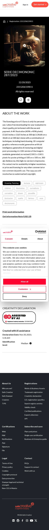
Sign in (25, 5)
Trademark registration (33, 392)
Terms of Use (7, 463)
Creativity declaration (32, 396)
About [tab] (40, 239)
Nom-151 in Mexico (9, 488)
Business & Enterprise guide (35, 439)
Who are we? (7, 388)
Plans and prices (30, 431)
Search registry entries (33, 403)
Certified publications (32, 411)
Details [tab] (24, 239)
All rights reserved (25, 91)
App (3, 443)
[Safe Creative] (10, 4)
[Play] (24, 46)
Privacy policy (7, 467)
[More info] (30, 343)
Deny (24, 296)
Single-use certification (33, 435)
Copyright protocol (9, 475)
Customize (23, 289)
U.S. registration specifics (34, 400)
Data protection (8, 478)
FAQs (26, 463)
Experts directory (31, 415)
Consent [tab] (9, 239)
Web (4, 431)
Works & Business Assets (34, 388)
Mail (3, 435)
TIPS (4, 403)
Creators (5, 400)
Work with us (29, 471)
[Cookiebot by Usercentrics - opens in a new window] (35, 232)
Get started (39, 4)
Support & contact (31, 467)
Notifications (7, 439)
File (3, 450)
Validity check (29, 407)
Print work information (13, 212)
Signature (6, 447)
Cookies (5, 471)
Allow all (24, 282)
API (26, 419)
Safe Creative (7, 392)
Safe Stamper (7, 396)
